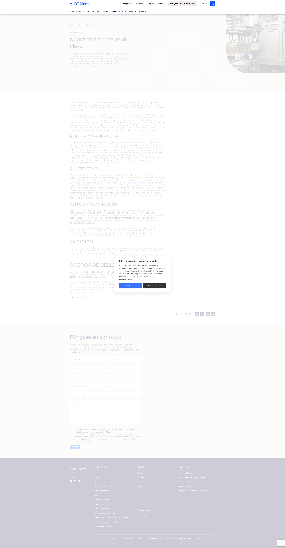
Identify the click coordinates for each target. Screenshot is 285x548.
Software (96, 11)
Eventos (142, 11)
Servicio (106, 11)
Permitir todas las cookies (130, 285)
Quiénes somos (119, 11)
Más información (125, 279)
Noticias (132, 11)
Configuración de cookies (155, 285)
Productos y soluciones (79, 11)
